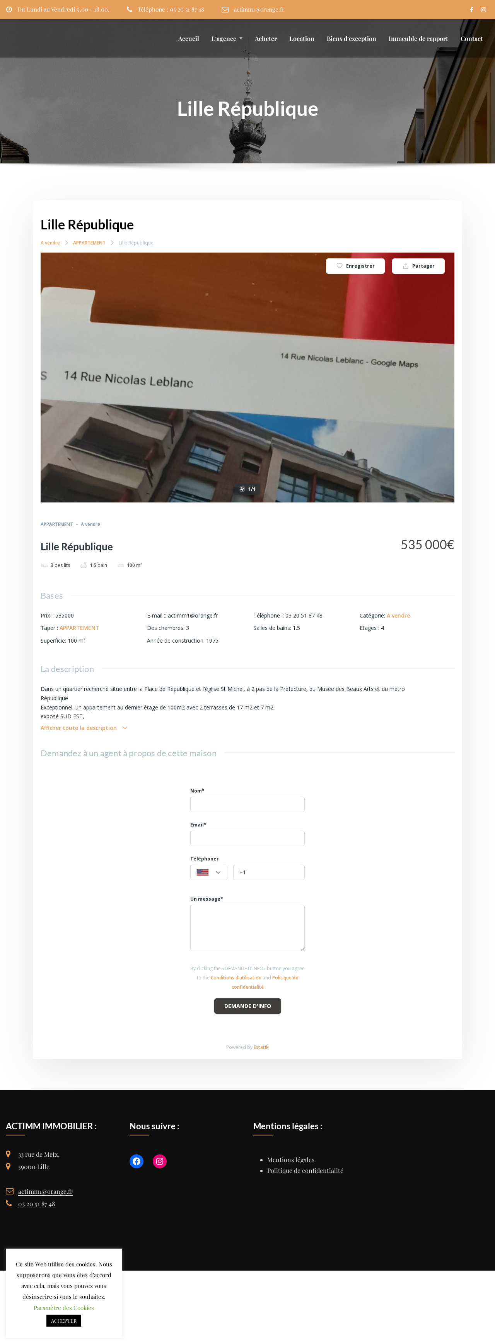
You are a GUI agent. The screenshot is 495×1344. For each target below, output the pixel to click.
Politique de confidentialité (305, 1170)
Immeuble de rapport (418, 38)
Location (301, 38)
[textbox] (209, 873)
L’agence (225, 38)
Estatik (261, 1047)
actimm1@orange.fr (259, 9)
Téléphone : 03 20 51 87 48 (171, 9)
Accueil (188, 38)
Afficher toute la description (79, 728)
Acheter (266, 38)
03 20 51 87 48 (36, 1204)
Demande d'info (247, 1006)
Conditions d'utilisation (236, 977)
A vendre (50, 242)
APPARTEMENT (89, 242)
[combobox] (208, 872)
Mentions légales (290, 1160)
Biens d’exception (351, 38)
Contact (472, 38)
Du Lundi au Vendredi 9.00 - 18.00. (63, 9)
